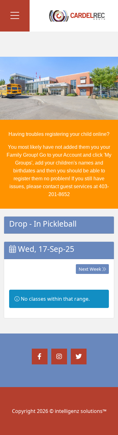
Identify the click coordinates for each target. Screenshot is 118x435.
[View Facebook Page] (40, 356)
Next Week (90, 269)
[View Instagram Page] (59, 356)
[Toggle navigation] (15, 16)
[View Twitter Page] (79, 356)
